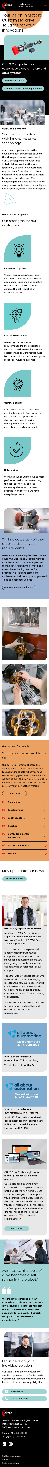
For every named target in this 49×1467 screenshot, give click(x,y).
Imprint (6, 1459)
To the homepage (11, 1456)
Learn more (14, 793)
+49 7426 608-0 (19, 1398)
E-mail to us (17, 1391)
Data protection (10, 1463)
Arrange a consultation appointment (23, 88)
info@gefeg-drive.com (14, 1436)
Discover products (14, 80)
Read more (16, 1228)
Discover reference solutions (18, 587)
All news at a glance (14, 878)
